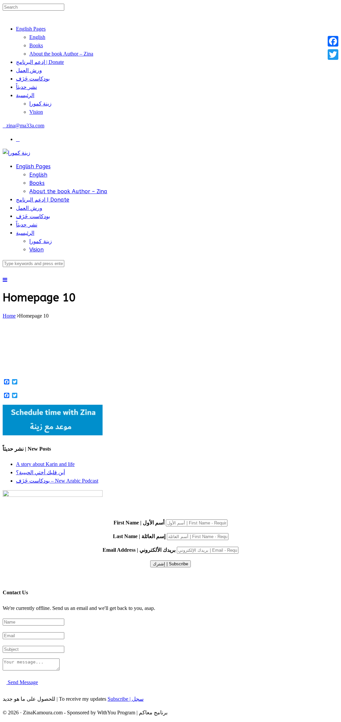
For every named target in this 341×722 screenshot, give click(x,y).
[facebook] (18, 139)
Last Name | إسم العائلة (139, 536)
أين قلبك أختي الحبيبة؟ (40, 472)
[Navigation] (5, 280)
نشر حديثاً (26, 87)
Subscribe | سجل (126, 699)
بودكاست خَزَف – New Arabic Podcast (57, 481)
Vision (36, 112)
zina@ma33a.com (25, 125)
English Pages (31, 29)
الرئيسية (25, 95)
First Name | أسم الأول (139, 522)
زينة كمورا (40, 103)
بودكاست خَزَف (33, 78)
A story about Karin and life (45, 464)
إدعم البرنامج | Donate (40, 62)
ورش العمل (29, 70)
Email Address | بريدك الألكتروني (139, 550)
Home (9, 316)
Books (36, 45)
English (37, 37)
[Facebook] (333, 41)
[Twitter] (333, 54)
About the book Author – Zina (61, 54)
